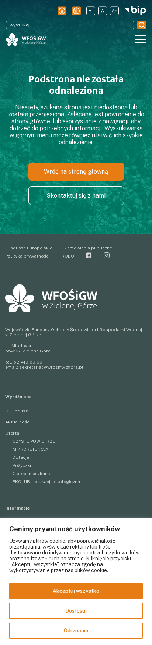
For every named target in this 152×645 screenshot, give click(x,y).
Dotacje (21, 457)
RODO (68, 256)
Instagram (107, 255)
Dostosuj (76, 611)
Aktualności (18, 422)
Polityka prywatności (27, 256)
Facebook (89, 255)
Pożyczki (22, 465)
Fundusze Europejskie (28, 248)
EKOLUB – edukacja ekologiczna (46, 481)
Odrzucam (76, 631)
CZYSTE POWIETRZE (34, 441)
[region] (76, 581)
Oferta (12, 433)
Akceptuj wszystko (76, 591)
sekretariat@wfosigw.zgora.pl (51, 367)
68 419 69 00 (27, 362)
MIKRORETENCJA (30, 449)
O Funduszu (17, 411)
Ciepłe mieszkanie (32, 473)
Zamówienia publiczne (88, 248)
